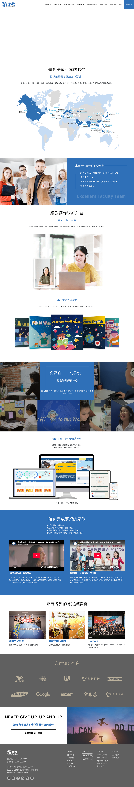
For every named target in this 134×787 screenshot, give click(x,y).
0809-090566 (20, 762)
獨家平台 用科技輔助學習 (67, 438)
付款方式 (70, 763)
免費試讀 (129, 4)
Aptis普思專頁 (102, 761)
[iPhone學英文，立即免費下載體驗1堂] (87, 755)
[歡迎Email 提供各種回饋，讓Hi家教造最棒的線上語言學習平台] (32, 778)
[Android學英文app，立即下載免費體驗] (87, 760)
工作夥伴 (115, 755)
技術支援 (70, 761)
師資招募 (115, 758)
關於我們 (113, 4)
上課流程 (70, 758)
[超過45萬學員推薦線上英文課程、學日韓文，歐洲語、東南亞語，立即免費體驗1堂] (8, 4)
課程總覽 (80, 4)
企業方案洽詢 (69, 4)
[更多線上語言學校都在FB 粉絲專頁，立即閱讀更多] (8, 778)
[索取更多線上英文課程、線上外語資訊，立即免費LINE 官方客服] (27, 778)
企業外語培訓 (102, 758)
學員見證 (103, 4)
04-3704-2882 (21, 759)
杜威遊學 (100, 766)
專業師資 (57, 4)
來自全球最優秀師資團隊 (89, 165)
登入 (121, 4)
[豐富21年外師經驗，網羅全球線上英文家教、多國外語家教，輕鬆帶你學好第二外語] (12, 752)
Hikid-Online (102, 755)
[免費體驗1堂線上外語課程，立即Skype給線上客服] (22, 778)
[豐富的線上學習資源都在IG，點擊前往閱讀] (18, 778)
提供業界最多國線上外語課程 (67, 76)
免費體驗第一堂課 (33, 733)
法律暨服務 (71, 766)
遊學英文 (47, 4)
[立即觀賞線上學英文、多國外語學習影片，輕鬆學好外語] (13, 778)
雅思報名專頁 (102, 763)
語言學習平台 (92, 4)
